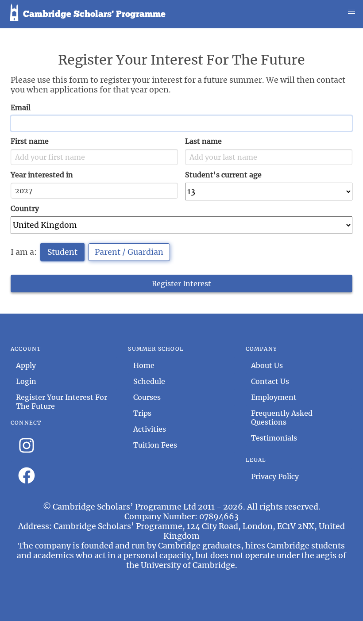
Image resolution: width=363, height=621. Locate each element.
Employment (274, 397)
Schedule (149, 381)
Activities (149, 429)
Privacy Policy (275, 476)
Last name (203, 141)
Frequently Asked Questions (282, 417)
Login (26, 381)
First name (30, 141)
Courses (147, 397)
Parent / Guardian (129, 252)
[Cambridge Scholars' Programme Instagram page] (26, 446)
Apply (26, 365)
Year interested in (42, 174)
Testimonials (274, 437)
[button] (351, 11)
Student (62, 252)
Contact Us (270, 381)
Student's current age (223, 174)
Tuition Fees (155, 445)
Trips (142, 413)
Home (143, 365)
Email (21, 107)
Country (25, 208)
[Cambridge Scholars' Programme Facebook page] (26, 476)
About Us (267, 365)
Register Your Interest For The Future (61, 401)
